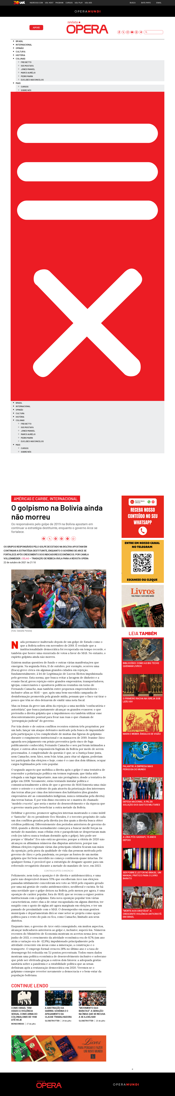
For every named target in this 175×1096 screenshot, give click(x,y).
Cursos (24, 86)
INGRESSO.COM (36, 3)
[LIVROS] (143, 626)
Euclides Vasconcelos (32, 79)
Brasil (19, 41)
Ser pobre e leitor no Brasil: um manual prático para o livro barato (142, 875)
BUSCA (133, 3)
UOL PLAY (79, 3)
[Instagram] (128, 32)
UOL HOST (49, 3)
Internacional (24, 44)
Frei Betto (26, 62)
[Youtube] (132, 32)
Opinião (20, 48)
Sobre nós (26, 90)
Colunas (20, 58)
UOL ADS (88, 3)
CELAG (25, 558)
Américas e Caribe (31, 498)
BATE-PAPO (146, 3)
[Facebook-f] (119, 32)
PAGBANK (59, 3)
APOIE (36, 27)
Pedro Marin (27, 76)
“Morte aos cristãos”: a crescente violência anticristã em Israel (142, 913)
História (20, 55)
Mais (18, 83)
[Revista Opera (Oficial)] (143, 537)
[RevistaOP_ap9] (143, 582)
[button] (87, 246)
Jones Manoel (28, 69)
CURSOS (69, 3)
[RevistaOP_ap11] (58, 1060)
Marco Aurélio (28, 72)
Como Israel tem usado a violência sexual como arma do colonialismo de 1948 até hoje (24, 1014)
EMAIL (158, 3)
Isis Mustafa (27, 65)
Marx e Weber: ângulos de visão (142, 734)
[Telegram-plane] (141, 32)
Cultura (20, 51)
